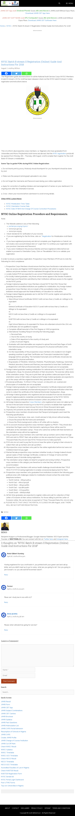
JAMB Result (6, 702)
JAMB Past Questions (9, 722)
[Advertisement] (37, 46)
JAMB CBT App (7, 708)
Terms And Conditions (61, 808)
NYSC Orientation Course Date (18, 206)
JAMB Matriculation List (10, 726)
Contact (15, 808)
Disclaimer (25, 808)
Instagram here (62, 539)
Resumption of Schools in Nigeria (13, 732)
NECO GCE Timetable (9, 765)
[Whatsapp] (26, 73)
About (7, 808)
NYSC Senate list (7, 777)
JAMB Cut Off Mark (8, 744)
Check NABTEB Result (9, 771)
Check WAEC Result (8, 747)
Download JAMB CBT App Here (37, 13)
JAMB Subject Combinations (11, 710)
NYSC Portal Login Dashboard (12, 780)
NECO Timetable (7, 762)
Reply (6, 575)
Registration (46, 236)
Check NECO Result (8, 759)
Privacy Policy (37, 808)
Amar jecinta (12, 614)
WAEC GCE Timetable (9, 756)
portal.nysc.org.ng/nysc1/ (18, 226)
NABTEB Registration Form (11, 774)
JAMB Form (5, 704)
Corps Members (35, 402)
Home (2, 26)
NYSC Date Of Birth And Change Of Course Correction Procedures (31, 209)
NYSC (9, 26)
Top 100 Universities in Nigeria (12, 786)
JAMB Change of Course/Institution (14, 741)
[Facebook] (6, 73)
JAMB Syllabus (6, 720)
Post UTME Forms (8, 783)
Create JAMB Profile (8, 738)
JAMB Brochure (7, 716)
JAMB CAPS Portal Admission (12, 729)
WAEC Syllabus (7, 750)
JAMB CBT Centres (8, 714)
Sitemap (47, 808)
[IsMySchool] (10, 3)
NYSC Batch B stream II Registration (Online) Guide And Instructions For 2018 (31, 63)
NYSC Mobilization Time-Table (17, 204)
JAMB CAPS (5, 735)
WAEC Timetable (7, 753)
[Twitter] (16, 73)
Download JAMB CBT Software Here (42, 20)
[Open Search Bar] (59, 3)
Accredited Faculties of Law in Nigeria (15, 768)
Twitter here (48, 539)
